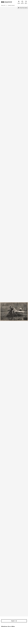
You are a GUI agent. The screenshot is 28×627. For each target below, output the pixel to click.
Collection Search (11, 5)
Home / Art (3, 5)
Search (22, 3)
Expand (13, 620)
